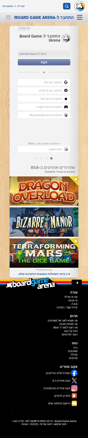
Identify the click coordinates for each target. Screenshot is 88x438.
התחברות (7, 6)
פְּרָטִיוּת (34, 424)
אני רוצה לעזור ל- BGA (65, 327)
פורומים (73, 358)
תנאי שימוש (60, 424)
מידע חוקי (18, 421)
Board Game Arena (66, 421)
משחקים (73, 351)
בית (75, 347)
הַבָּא (44, 62)
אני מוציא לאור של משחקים (63, 320)
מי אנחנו (73, 300)
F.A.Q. (74, 303)
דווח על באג (71, 331)
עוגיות (24, 424)
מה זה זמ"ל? (71, 296)
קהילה (74, 354)
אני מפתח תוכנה (68, 324)
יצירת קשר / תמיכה (67, 307)
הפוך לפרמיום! (70, 334)
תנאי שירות (46, 424)
